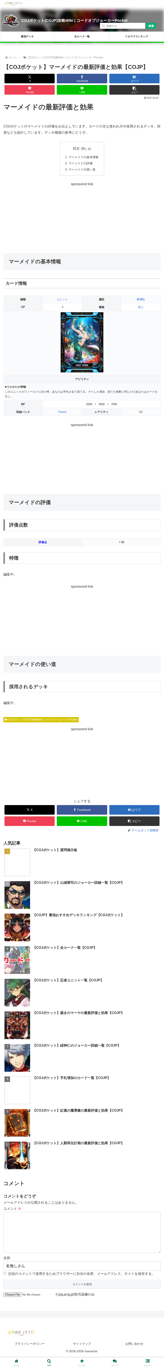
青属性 (141, 299)
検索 (151, 25)
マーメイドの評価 (80, 163)
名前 (6, 1258)
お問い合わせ (134, 1343)
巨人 (141, 307)
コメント (12, 1208)
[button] (134, 90)
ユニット (62, 299)
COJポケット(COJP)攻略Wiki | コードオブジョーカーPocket (74, 20)
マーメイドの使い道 (82, 169)
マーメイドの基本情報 (83, 157)
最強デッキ (27, 36)
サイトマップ (82, 1343)
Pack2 (62, 412)
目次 (76, 148)
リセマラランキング (136, 36)
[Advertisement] (82, 217)
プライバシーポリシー (30, 1343)
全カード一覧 (82, 36)
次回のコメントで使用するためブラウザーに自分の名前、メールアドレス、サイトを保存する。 (81, 1273)
